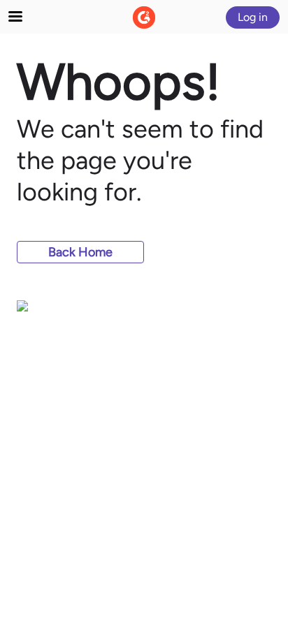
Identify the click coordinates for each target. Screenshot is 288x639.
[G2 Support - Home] (144, 17)
